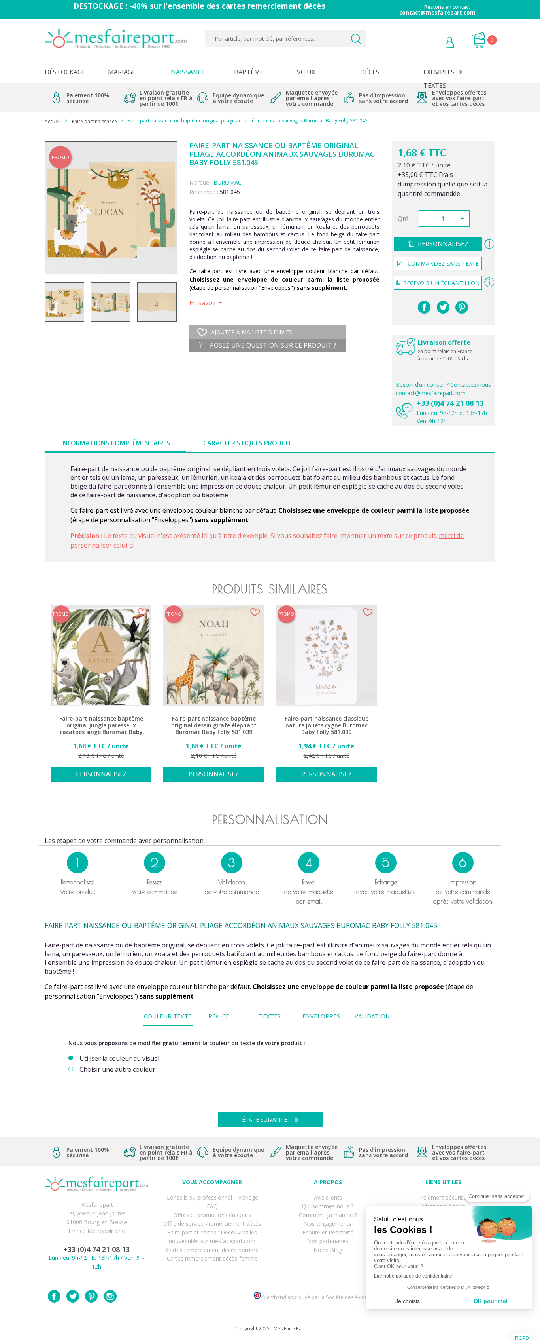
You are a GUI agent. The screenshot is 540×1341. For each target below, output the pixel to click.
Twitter (72, 1296)
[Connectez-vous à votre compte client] (432, 43)
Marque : (200, 182)
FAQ (212, 1206)
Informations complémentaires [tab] (115, 443)
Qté (403, 218)
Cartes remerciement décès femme (212, 1258)
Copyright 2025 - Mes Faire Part (270, 1328)
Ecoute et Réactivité (327, 1232)
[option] (101, 697)
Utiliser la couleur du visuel (119, 1058)
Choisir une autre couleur (117, 1070)
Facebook (54, 1296)
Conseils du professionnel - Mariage (212, 1197)
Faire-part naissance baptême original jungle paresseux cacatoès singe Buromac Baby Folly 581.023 (101, 725)
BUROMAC (227, 182)
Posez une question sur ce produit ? (272, 345)
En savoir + (205, 303)
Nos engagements (327, 1223)
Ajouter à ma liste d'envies (251, 332)
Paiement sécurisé (443, 1197)
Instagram (110, 1296)
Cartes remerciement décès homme (212, 1250)
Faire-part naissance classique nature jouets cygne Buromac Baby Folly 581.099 (326, 725)
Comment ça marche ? (328, 1215)
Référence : (203, 192)
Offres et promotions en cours (212, 1215)
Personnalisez (443, 244)
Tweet (443, 307)
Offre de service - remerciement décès (212, 1223)
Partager (424, 307)
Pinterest (461, 307)
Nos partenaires (327, 1241)
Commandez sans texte (443, 263)
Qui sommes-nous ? (327, 1206)
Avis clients (328, 1197)
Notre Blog (327, 1250)
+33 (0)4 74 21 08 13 (450, 403)
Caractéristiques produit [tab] (247, 443)
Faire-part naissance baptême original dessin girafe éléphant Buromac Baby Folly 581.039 (214, 725)
